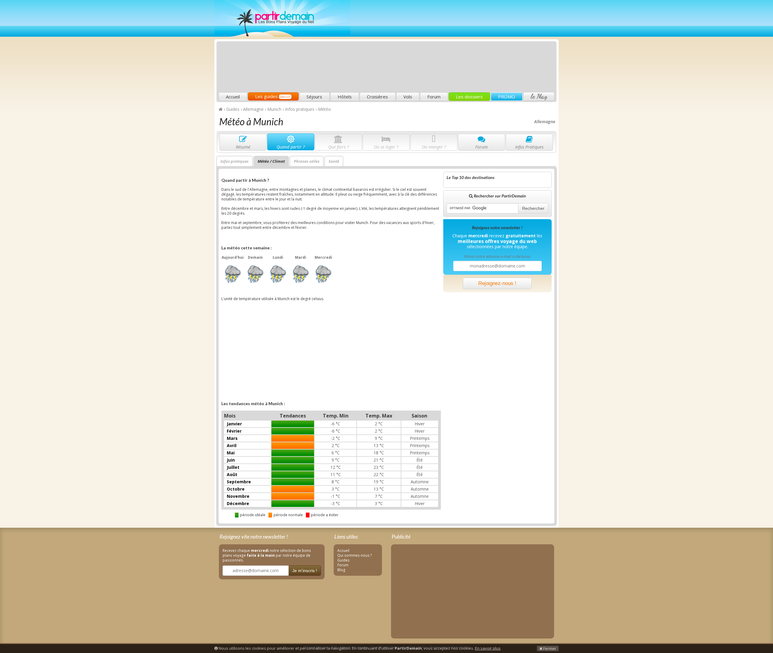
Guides (343, 560)
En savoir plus (488, 648)
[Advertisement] (445, 47)
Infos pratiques (234, 161)
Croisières (377, 97)
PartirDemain (282, 18)
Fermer (549, 648)
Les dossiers (469, 97)
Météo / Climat (271, 161)
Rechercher (533, 208)
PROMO (506, 97)
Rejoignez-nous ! (497, 283)
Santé (334, 161)
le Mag (539, 96)
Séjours (314, 97)
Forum (434, 97)
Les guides (272, 96)
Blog (341, 569)
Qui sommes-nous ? (354, 555)
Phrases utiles (306, 161)
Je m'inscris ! (304, 570)
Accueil (233, 97)
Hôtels (345, 97)
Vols (407, 97)
